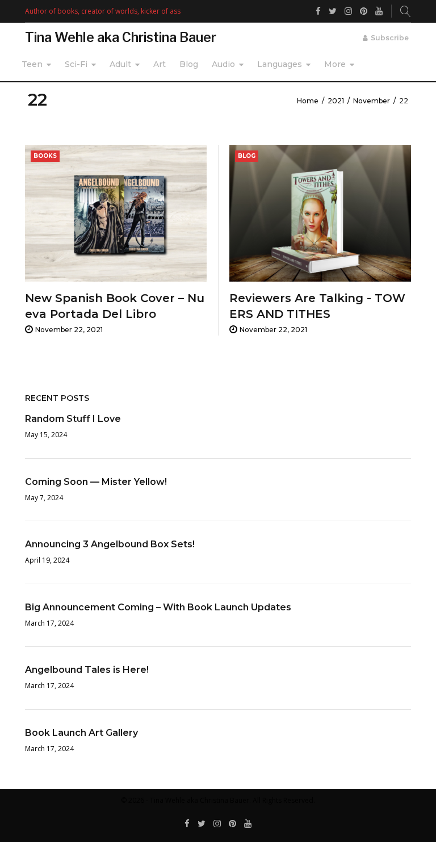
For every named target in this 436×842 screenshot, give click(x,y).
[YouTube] (247, 824)
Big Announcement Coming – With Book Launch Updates (158, 607)
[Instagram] (217, 824)
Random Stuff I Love (73, 418)
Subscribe (390, 37)
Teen (32, 64)
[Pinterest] (232, 824)
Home (307, 101)
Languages (279, 64)
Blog (188, 64)
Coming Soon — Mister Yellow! (96, 481)
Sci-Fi (76, 64)
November (371, 101)
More (335, 64)
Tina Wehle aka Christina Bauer (120, 37)
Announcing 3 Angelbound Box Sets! (110, 544)
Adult (120, 64)
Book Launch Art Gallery (81, 732)
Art (159, 64)
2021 (336, 101)
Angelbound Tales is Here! (87, 669)
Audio (223, 64)
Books (45, 156)
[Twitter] (202, 824)
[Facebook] (187, 824)
